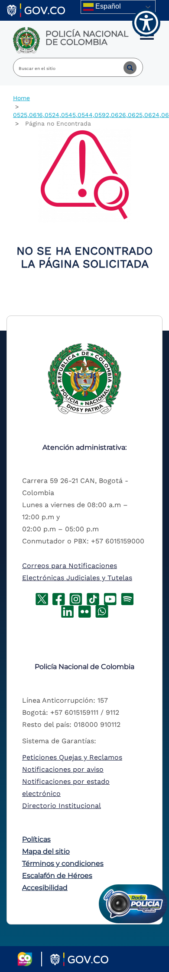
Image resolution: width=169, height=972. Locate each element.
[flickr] (84, 611)
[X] (42, 598)
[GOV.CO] (35, 9)
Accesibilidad (45, 888)
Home (21, 98)
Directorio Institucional (61, 806)
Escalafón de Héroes (57, 875)
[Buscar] (123, 67)
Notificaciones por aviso (63, 769)
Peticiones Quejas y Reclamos (72, 757)
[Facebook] (58, 598)
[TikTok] (93, 598)
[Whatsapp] (101, 611)
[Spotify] (127, 598)
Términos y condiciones (63, 863)
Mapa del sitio (46, 851)
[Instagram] (75, 598)
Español (107, 6)
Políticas (36, 839)
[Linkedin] (67, 611)
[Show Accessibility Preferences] (146, 23)
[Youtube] (110, 598)
